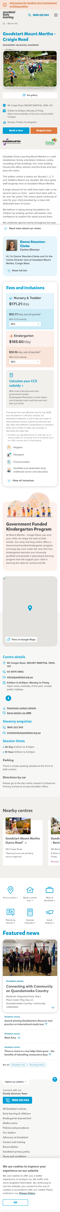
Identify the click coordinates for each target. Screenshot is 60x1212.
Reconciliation (10, 1147)
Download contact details (21, 708)
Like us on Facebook (8, 698)
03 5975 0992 (15, 672)
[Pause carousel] (7, 56)
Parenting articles (37, 1065)
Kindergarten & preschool (17, 1118)
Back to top (54, 1079)
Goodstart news (18, 1065)
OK (15, 1202)
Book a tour (16, 130)
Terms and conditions (14, 1156)
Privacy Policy (27, 1193)
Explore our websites (14, 1082)
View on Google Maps (24, 639)
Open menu (56, 15)
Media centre (10, 1123)
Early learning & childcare (17, 1113)
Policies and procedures (16, 1128)
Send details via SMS (19, 713)
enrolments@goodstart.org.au (24, 733)
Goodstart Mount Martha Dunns (23, 840)
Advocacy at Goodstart (15, 1137)
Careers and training (14, 1142)
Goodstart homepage (9, 15)
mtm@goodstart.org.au (20, 677)
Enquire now (43, 130)
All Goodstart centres (14, 1108)
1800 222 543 (41, 15)
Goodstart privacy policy (16, 1151)
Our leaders (9, 1132)
